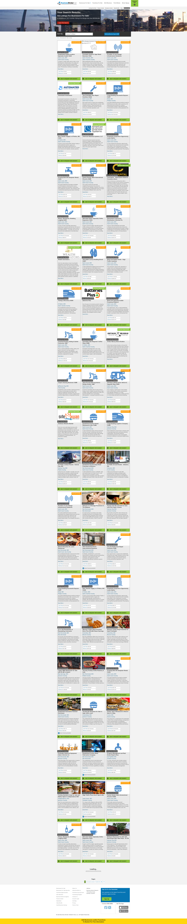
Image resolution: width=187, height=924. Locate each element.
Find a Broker (117, 3)
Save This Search (63, 23)
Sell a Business (108, 3)
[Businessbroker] (67, 3)
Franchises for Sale (97, 3)
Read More (60, 69)
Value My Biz (116, 8)
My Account (126, 8)
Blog (122, 8)
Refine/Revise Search (111, 34)
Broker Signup (125, 3)
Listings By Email (92, 8)
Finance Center (100, 8)
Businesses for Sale (84, 3)
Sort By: (60, 34)
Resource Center (109, 8)
